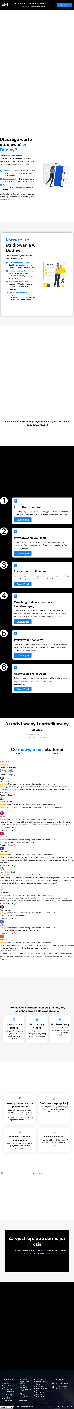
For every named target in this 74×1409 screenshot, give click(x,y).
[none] (6, 1407)
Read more (4, 959)
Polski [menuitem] (5, 1407)
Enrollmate (45, 1250)
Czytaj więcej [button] (23, 520)
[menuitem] (6, 1407)
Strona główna (20, 3)
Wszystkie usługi (24, 6)
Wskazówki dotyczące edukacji (36, 3)
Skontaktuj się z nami (38, 6)
